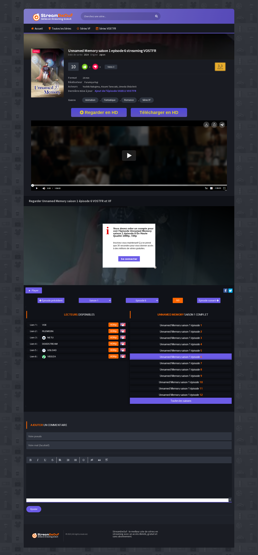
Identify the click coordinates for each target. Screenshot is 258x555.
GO (177, 300)
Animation (90, 99)
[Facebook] (225, 290)
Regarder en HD (101, 112)
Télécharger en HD (159, 112)
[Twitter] (230, 290)
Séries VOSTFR (107, 28)
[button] (30, 460)
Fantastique (109, 99)
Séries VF (85, 28)
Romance (129, 99)
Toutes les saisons (180, 400)
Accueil (39, 28)
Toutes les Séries (61, 28)
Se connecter (129, 259)
